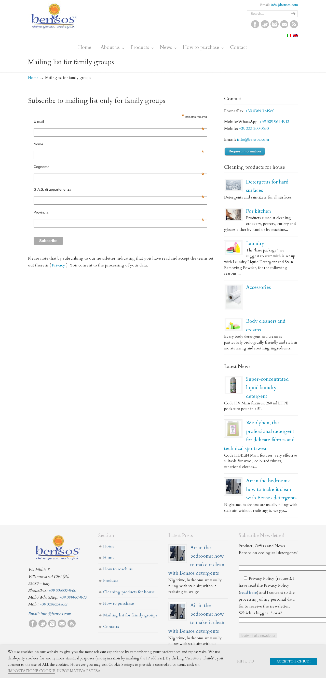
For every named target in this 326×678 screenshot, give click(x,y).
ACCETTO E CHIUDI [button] (294, 661)
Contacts (111, 626)
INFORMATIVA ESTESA (78, 670)
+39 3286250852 (53, 604)
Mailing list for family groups (130, 615)
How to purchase (118, 603)
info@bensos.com (284, 4)
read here (248, 592)
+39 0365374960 (62, 590)
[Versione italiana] (289, 36)
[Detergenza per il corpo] (233, 324)
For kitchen (258, 211)
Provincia (119, 212)
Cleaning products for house (129, 592)
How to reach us (118, 569)
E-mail (119, 121)
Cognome (119, 167)
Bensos (53, 16)
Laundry (255, 243)
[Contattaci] (284, 27)
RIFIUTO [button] (245, 661)
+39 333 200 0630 (254, 128)
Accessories (258, 287)
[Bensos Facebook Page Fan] (255, 27)
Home (33, 77)
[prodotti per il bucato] (233, 248)
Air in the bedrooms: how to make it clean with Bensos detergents (271, 489)
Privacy (58, 265)
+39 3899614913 (73, 597)
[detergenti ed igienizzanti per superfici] (233, 185)
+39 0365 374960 (260, 111)
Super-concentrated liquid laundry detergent (267, 388)
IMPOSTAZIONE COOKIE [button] (31, 670)
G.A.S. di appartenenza (119, 189)
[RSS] (294, 27)
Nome (119, 144)
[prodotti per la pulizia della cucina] (233, 214)
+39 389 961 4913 (274, 121)
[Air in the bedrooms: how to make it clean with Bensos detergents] (233, 486)
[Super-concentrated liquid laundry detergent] (233, 385)
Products (110, 580)
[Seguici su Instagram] (274, 27)
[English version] (295, 36)
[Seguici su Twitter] (265, 27)
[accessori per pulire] (233, 297)
